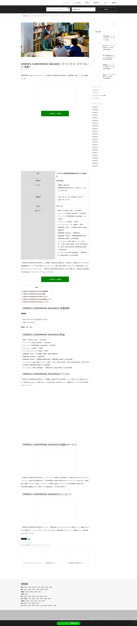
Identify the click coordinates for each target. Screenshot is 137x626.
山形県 (37, 596)
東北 (22, 596)
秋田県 (29, 596)
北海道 (22, 594)
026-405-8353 (59, 180)
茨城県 (50, 587)
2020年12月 (95, 134)
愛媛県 (33, 603)
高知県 (37, 603)
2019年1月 (95, 155)
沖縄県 (54, 605)
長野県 (45, 598)
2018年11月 (95, 160)
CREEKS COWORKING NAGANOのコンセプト (35, 302)
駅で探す (87, 2)
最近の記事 (98, 31)
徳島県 (25, 603)
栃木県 (46, 587)
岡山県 (31, 600)
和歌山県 (42, 589)
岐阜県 (35, 591)
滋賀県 (46, 589)
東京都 (25, 587)
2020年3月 (95, 142)
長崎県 (33, 605)
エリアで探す (77, 2)
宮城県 (25, 596)
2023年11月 (95, 123)
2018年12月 (95, 158)
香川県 (29, 603)
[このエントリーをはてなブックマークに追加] (29, 539)
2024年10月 (95, 109)
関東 (22, 587)
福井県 (41, 598)
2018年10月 (95, 163)
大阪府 (25, 589)
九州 (22, 605)
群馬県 (42, 587)
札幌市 (26, 594)
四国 (22, 603)
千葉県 (29, 587)
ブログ (105, 2)
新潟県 (49, 598)
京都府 (29, 589)
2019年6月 (95, 147)
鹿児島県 (50, 605)
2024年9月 (95, 112)
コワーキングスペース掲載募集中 (67, 623)
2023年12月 (95, 120)
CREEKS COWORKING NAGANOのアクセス (35, 296)
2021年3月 (95, 128)
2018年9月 (95, 166)
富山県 (37, 598)
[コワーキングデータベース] (31, 2)
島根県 (27, 600)
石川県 (29, 598)
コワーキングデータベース (101, 617)
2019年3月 (95, 152)
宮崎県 (45, 605)
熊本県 (37, 605)
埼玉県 (38, 587)
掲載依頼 (114, 2)
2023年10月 (95, 126)
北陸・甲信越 (24, 598)
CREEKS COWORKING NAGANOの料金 (33, 294)
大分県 (41, 605)
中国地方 (23, 600)
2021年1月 (95, 131)
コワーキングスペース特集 (99, 95)
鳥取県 (43, 600)
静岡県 (31, 591)
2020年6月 (95, 136)
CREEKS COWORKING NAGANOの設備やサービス (36, 299)
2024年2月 (95, 117)
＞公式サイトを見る (55, 113)
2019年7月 (95, 144)
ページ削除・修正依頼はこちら (76, 619)
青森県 (33, 596)
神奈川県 (34, 587)
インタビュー (95, 92)
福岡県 (25, 605)
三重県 (39, 591)
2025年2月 (95, 107)
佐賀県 (29, 605)
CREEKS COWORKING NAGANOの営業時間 (35, 291)
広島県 (39, 600)
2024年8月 (95, 115)
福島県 (41, 596)
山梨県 (33, 598)
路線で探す (96, 2)
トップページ (66, 2)
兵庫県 (33, 589)
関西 (22, 589)
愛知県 (27, 591)
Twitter (21, 617)
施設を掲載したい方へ (64, 619)
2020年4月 (95, 139)
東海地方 (23, 591)
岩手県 (45, 596)
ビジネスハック (96, 90)
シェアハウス (95, 98)
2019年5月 (95, 150)
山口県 (35, 600)
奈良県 (37, 589)
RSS (23, 617)
